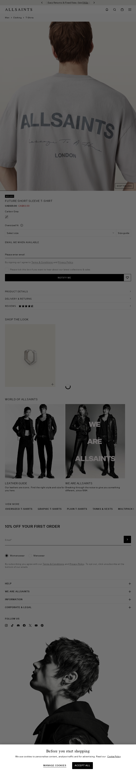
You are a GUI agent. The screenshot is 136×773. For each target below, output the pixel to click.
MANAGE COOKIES (54, 765)
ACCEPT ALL (82, 765)
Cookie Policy (114, 756)
